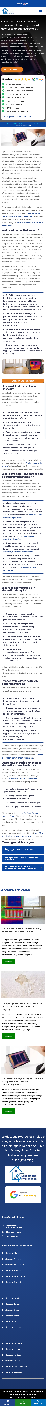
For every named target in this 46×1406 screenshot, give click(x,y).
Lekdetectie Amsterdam (13, 1265)
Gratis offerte (10, 69)
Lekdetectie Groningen (12, 1344)
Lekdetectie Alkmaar (11, 1253)
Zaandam (15, 778)
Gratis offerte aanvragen (23, 381)
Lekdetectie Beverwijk (12, 1282)
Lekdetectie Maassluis (12, 1373)
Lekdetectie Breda (10, 1310)
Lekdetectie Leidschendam (14, 1367)
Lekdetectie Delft (10, 1322)
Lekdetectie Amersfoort (13, 1259)
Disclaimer (31, 1397)
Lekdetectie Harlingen (12, 1355)
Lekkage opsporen (21, 123)
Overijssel (34, 123)
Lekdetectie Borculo (11, 1304)
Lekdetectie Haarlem (11, 1349)
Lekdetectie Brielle (10, 1316)
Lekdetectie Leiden (11, 1361)
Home (9, 123)
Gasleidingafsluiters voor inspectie (18, 552)
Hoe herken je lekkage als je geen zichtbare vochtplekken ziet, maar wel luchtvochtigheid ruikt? (22, 1081)
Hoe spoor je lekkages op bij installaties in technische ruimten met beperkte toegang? (22, 1006)
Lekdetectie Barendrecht (13, 1277)
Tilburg (23, 778)
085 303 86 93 (12, 1236)
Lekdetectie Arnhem (11, 1271)
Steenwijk (33, 778)
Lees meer (8, 961)
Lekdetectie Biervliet (11, 1298)
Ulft (8, 778)
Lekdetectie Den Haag (12, 1327)
